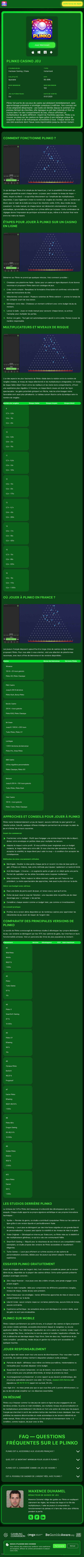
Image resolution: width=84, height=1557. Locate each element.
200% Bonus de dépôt (72, 4)
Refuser (72, 1546)
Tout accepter (59, 1546)
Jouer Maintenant (42, 45)
